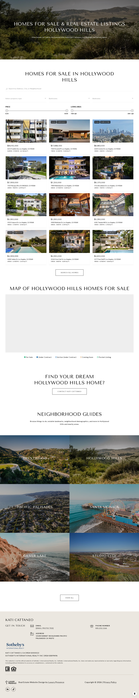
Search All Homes (69, 272)
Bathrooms (53, 98)
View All (69, 598)
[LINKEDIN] (7, 689)
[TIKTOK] (13, 689)
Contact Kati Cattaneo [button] (69, 391)
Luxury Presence (56, 682)
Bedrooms (96, 98)
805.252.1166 (101, 628)
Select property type (13, 98)
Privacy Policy (110, 682)
